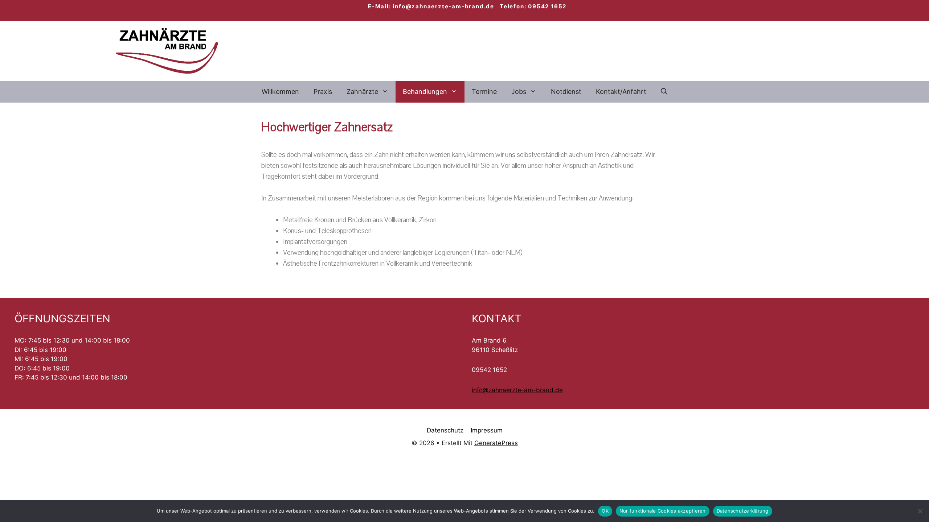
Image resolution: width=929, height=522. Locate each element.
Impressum (487, 430)
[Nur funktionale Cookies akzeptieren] (920, 511)
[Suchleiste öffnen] (664, 92)
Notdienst (566, 91)
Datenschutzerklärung (743, 511)
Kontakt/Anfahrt (621, 91)
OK (605, 511)
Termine (484, 91)
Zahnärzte (362, 91)
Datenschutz (445, 430)
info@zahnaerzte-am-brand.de (517, 390)
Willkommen (280, 91)
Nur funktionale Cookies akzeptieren (662, 511)
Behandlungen (425, 91)
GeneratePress (496, 443)
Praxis (323, 91)
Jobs (518, 91)
